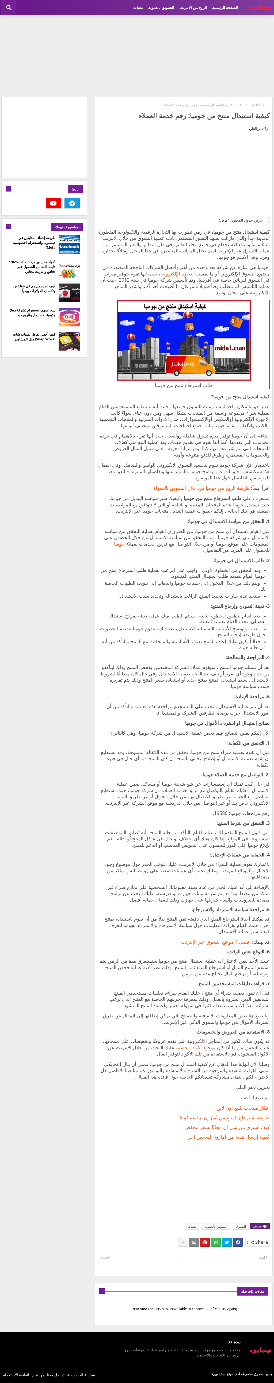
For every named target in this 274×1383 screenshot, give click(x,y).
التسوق (241, 1226)
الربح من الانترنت (193, 7)
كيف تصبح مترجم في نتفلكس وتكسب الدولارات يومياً (34, 288)
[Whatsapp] (216, 1242)
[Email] (194, 1242)
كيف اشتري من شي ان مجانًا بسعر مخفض (227, 1127)
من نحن (38, 1374)
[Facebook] (238, 1242)
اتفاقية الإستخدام (16, 1374)
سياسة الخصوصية (81, 1374)
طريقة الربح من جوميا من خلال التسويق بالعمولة (201, 488)
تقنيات (138, 7)
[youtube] (53, 203)
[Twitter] (227, 1242)
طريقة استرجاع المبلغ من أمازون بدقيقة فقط (224, 1117)
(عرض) (224, 220)
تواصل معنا (55, 1374)
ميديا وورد (218, 1373)
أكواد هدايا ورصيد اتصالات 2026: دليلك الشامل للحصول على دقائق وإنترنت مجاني (32, 266)
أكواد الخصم (189, 1047)
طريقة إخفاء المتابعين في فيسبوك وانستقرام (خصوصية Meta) (34, 242)
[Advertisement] (137, 55)
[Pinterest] (205, 1242)
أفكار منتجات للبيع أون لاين (243, 1108)
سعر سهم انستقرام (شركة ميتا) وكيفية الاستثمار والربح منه (32, 312)
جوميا (119, 543)
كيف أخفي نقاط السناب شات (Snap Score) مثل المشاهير (34, 336)
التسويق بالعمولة (161, 7)
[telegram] (72, 203)
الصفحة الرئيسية (225, 7)
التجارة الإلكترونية (177, 273)
